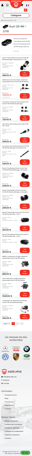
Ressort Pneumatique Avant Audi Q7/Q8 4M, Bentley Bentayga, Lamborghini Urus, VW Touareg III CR (15, 59)
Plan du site (9, 405)
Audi (5, 20)
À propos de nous (11, 395)
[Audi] (16, 349)
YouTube (6, 383)
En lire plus (16, 51)
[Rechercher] (25, 10)
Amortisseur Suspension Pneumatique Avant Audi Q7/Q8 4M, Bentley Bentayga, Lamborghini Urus (15, 103)
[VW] (5, 357)
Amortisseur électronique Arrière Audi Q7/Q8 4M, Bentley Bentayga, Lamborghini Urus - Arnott (15, 147)
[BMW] (27, 349)
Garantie (8, 438)
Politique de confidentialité (14, 431)
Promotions (9, 402)
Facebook (5, 380)
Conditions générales (12, 428)
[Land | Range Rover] (27, 357)
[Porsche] (16, 357)
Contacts (8, 409)
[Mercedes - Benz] (5, 349)
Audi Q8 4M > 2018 (11, 20)
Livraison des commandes (13, 424)
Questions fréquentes (12, 435)
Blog (6, 398)
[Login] (3, 5)
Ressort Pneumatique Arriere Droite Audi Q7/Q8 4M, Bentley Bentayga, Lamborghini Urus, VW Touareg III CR (14, 191)
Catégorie (16, 15)
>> (22, 323)
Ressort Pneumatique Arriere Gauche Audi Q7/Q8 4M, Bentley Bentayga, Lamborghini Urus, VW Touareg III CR (14, 169)
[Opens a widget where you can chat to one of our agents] (25, 453)
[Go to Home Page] (1, 20)
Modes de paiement (11, 421)
